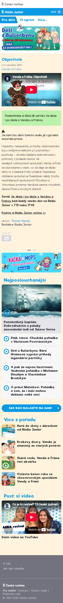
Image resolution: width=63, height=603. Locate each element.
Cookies (23, 590)
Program (27, 20)
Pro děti (8, 20)
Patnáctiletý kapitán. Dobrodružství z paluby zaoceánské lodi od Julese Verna (29, 325)
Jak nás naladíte (13, 568)
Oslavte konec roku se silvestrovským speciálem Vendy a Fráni (37, 477)
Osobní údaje (39, 590)
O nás (7, 563)
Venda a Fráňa (11, 69)
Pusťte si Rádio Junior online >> (24, 213)
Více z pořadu (19, 419)
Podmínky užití (11, 594)
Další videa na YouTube (20, 537)
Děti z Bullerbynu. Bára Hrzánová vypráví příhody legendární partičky (31, 354)
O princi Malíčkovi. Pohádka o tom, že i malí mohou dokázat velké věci (33, 390)
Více (42, 20)
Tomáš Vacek (20, 221)
